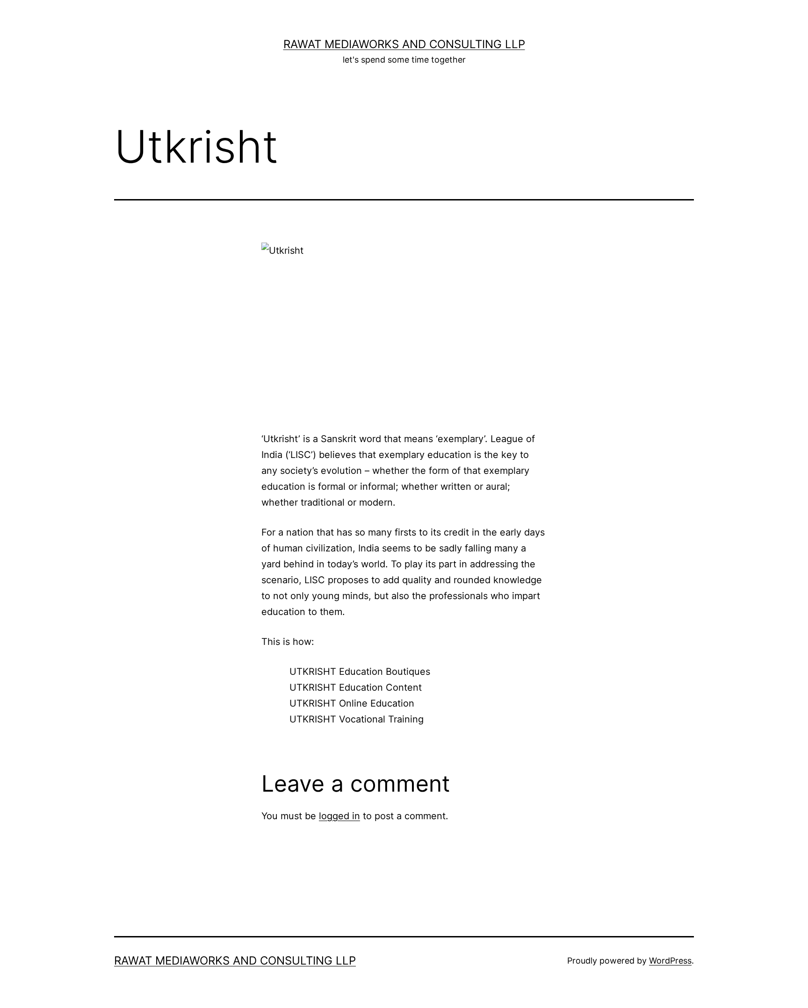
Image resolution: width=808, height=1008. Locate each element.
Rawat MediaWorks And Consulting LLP (404, 44)
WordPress (670, 960)
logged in (339, 816)
